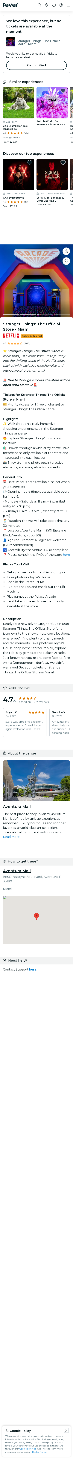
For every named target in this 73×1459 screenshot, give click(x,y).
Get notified (36, 65)
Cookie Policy (39, 1451)
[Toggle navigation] (68, 5)
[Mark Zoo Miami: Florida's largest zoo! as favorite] (29, 90)
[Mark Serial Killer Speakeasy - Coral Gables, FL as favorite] (63, 162)
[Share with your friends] (66, 251)
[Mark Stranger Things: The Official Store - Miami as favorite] (66, 261)
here (66, 555)
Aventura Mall (17, 871)
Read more (11, 837)
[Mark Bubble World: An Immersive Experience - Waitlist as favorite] (63, 90)
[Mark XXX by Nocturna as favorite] (29, 162)
